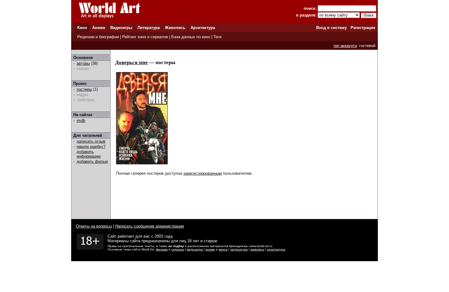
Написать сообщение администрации (149, 226)
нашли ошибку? (91, 146)
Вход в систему (331, 27)
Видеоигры (121, 27)
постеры (84, 89)
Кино (82, 27)
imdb (81, 120)
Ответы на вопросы (94, 226)
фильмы (162, 249)
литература (239, 249)
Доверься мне (131, 62)
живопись (257, 249)
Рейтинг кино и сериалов (145, 37)
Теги (217, 37)
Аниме (98, 27)
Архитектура (203, 27)
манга (223, 249)
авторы (83, 63)
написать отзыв (91, 141)
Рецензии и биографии (98, 37)
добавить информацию (89, 154)
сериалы (177, 249)
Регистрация (363, 27)
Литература (148, 27)
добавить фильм (92, 161)
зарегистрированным (202, 173)
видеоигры (195, 249)
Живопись (175, 27)
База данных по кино (190, 37)
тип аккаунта (345, 45)
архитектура (276, 249)
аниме (210, 249)
